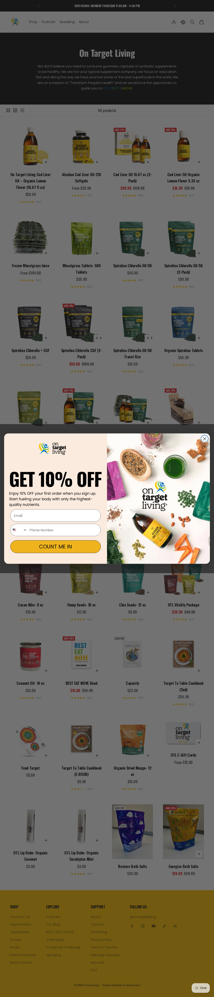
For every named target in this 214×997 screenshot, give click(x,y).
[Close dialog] (204, 438)
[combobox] (18, 530)
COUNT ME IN (55, 546)
